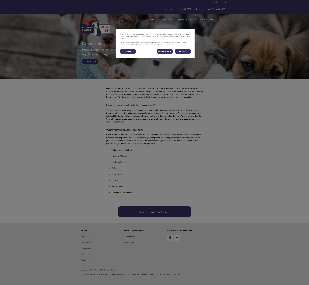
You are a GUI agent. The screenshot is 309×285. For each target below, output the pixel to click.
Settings (128, 51)
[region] (155, 43)
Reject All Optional (164, 51)
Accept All (182, 51)
